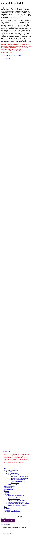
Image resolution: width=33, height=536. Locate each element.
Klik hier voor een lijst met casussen (11, 55)
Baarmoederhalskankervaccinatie (17, 505)
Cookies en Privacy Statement (12, 511)
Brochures (7, 508)
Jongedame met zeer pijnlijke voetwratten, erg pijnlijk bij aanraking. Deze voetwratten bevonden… (9, 441)
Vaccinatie (7, 494)
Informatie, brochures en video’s (17, 500)
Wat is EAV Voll (12, 484)
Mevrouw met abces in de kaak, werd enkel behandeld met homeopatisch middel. (9, 263)
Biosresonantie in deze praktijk (19, 478)
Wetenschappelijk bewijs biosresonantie (18, 482)
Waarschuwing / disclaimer (11, 510)
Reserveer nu (7, 520)
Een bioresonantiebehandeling (19, 476)
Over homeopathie (13, 473)
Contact (6, 491)
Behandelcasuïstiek (9, 486)
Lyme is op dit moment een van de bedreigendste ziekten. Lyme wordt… (9, 106)
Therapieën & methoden (11, 470)
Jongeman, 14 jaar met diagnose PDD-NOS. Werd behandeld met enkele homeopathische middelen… (9, 226)
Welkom (6, 468)
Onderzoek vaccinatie (14, 499)
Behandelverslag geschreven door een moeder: (8, 126)
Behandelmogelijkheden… (18, 479)
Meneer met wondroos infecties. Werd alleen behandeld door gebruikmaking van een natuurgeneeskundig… (10, 325)
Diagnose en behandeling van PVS (17, 502)
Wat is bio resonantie (13, 475)
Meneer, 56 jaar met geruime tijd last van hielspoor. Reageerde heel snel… (9, 185)
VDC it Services (5, 524)
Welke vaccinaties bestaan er (16, 495)
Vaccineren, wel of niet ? (14, 497)
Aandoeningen (8, 487)
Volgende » (8, 58)
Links (5, 507)
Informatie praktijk (9, 489)
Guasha (10, 471)
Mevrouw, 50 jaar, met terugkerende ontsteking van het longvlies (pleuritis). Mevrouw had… (9, 283)
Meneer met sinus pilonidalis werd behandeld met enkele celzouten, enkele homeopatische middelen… (9, 169)
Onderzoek (7, 492)
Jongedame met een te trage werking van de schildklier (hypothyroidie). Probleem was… (9, 68)
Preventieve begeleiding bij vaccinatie (18, 503)
